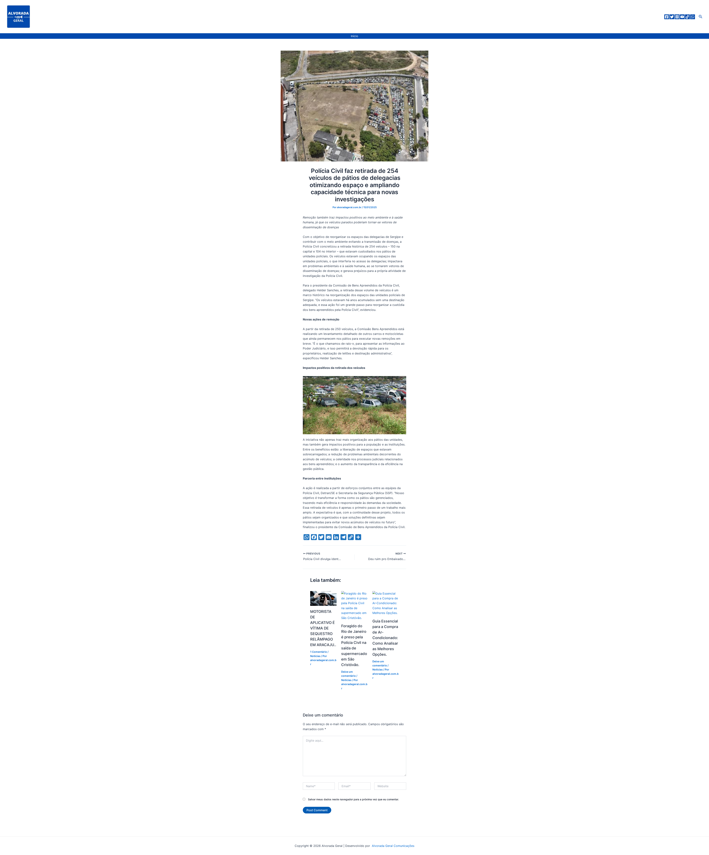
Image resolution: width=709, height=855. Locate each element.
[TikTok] (687, 16)
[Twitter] (671, 16)
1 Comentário (318, 651)
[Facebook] (666, 16)
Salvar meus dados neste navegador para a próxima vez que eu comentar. (353, 799)
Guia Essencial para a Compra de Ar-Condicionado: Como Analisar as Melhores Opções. (385, 638)
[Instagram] (677, 16)
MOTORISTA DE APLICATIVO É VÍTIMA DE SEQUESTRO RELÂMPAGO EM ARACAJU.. (323, 628)
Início (354, 36)
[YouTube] (682, 16)
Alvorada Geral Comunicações (392, 846)
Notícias (315, 656)
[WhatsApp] (692, 16)
